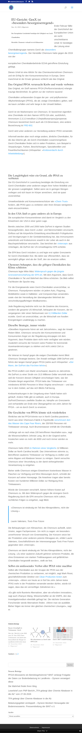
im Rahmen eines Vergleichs (42, 448)
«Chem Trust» (61, 201)
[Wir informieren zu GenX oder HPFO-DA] (41, 632)
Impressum (46, 727)
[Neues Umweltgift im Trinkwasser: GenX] (19, 637)
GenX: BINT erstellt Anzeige (62, 639)
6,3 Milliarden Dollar (58, 313)
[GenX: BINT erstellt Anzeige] (63, 632)
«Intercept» (62, 243)
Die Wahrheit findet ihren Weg (22, 686)
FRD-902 (28, 125)
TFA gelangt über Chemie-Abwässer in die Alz (29, 698)
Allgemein (25, 27)
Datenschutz (34, 727)
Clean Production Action (50, 577)
